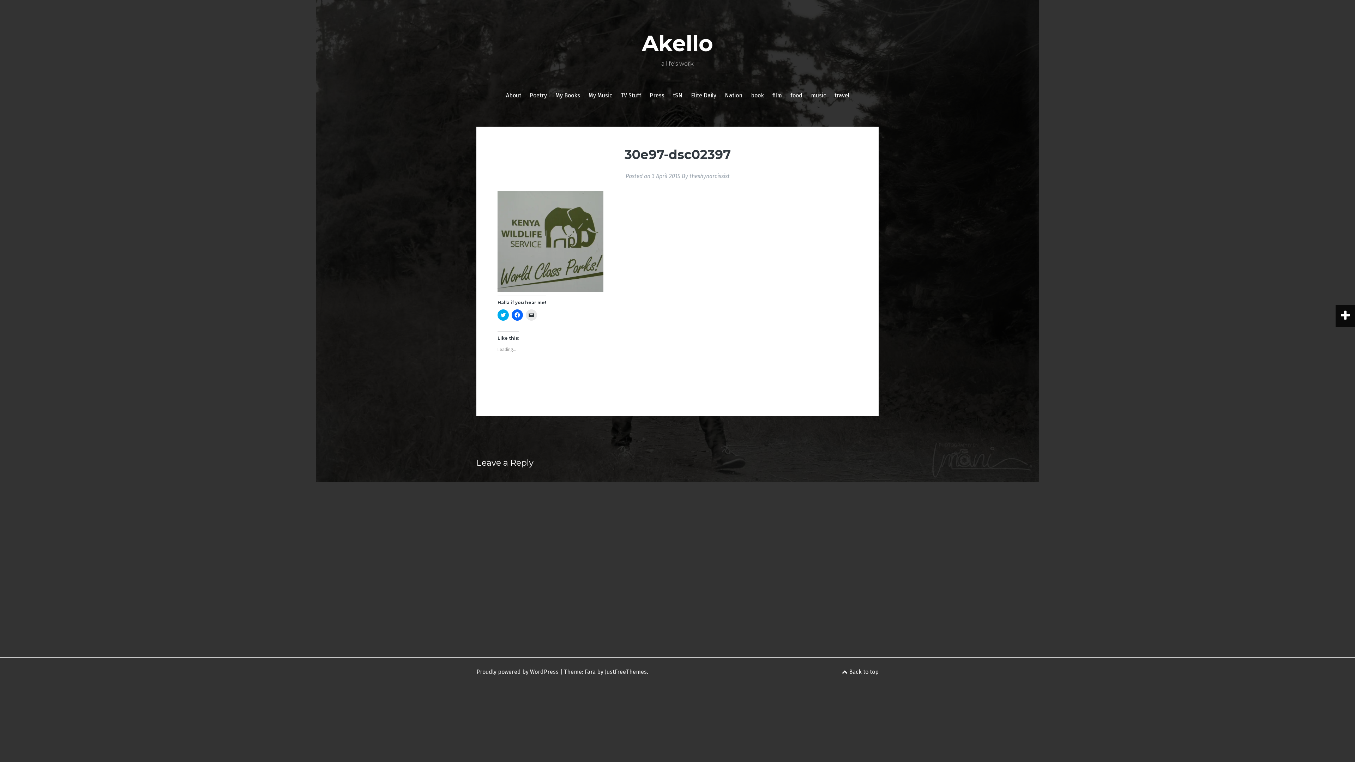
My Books (567, 95)
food (796, 95)
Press (657, 95)
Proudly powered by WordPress (517, 672)
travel (842, 95)
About (513, 95)
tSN (677, 95)
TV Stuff (631, 95)
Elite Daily (703, 95)
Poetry (538, 95)
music (818, 95)
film (777, 95)
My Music (600, 95)
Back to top (863, 672)
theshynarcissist (709, 176)
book (757, 95)
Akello (677, 43)
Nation (733, 95)
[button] (550, 241)
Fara (590, 672)
